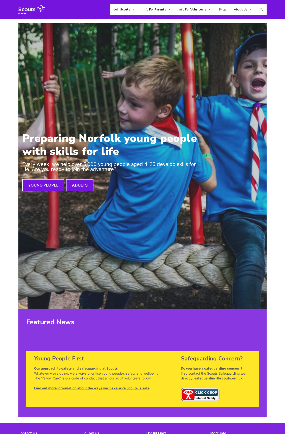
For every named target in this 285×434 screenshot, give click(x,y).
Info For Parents (154, 9)
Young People (43, 185)
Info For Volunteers (192, 9)
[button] (261, 9)
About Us (240, 9)
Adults (80, 185)
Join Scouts (122, 9)
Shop (222, 9)
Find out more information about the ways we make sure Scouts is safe (91, 388)
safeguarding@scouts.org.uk (218, 378)
